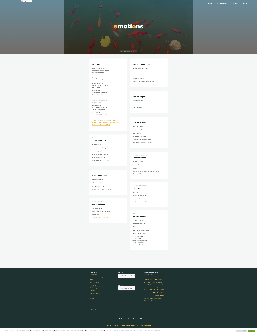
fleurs (153, 282)
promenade (147, 292)
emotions (154, 280)
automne (151, 274)
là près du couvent (99, 175)
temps (145, 300)
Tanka (134, 120)
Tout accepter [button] (251, 330)
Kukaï (92, 279)
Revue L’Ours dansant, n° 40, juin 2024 (140, 201)
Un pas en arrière (99, 140)
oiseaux (146, 289)
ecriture (146, 279)
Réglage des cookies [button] (241, 330)
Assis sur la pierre (139, 122)
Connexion (93, 309)
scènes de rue (148, 296)
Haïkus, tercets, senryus (99, 62)
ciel (155, 274)
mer (151, 287)
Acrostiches (93, 274)
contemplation (148, 277)
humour (158, 284)
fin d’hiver (136, 188)
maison (148, 287)
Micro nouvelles (94, 282)
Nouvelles (93, 285)
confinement (159, 274)
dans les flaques (139, 96)
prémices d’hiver (139, 158)
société (148, 298)
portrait (154, 289)
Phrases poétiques (138, 94)
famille (162, 279)
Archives (120, 272)
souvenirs (159, 298)
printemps (160, 289)
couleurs (155, 277)
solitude (155, 298)
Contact (116, 325)
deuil (162, 277)
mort (154, 287)
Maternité (96, 64)
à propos (108, 325)
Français (25, 1)
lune (145, 287)
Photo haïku (93, 290)
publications (157, 292)
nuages (157, 287)
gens (160, 282)
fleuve (157, 282)
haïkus (145, 284)
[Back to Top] (252, 328)
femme (145, 282)
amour (146, 274)
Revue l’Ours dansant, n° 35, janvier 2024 (100, 217)
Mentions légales (146, 325)
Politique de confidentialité (129, 325)
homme (153, 284)
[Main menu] (253, 3)
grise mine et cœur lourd (142, 64)
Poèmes (92, 296)
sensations (159, 296)
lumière (162, 284)
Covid (159, 277)
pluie (150, 289)
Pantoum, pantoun (138, 62)
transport (149, 300)
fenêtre (149, 282)
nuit (160, 287)
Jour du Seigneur (98, 204)
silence (145, 298)
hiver (149, 285)
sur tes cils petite (139, 216)
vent (152, 300)
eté (159, 280)
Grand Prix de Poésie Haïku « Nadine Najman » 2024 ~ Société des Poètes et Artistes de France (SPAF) (105, 122)
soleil (151, 298)
